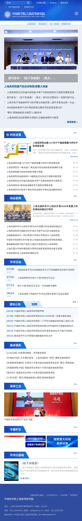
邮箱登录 (64, 3)
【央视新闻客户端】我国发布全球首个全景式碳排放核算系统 (34, 368)
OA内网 (64, 495)
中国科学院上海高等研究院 (19, 499)
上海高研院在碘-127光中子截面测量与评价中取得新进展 (33, 163)
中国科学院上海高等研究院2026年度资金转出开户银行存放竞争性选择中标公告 (41, 331)
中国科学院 (41, 3)
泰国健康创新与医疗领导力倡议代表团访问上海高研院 (32, 244)
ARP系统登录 (14, 7)
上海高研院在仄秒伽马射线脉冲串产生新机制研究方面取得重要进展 (40, 92)
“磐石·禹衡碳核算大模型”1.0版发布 (24, 112)
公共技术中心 (52, 495)
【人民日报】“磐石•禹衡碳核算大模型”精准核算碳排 (30, 377)
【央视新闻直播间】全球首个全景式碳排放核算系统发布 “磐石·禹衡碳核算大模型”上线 (42, 363)
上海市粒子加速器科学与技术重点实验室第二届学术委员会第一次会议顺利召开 (42, 102)
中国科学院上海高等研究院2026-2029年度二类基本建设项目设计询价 (41, 316)
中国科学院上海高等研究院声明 (25, 311)
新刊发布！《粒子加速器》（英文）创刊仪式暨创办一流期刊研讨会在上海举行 (42, 97)
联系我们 (74, 495)
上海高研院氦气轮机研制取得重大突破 (26, 86)
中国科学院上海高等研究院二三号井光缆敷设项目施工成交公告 (40, 321)
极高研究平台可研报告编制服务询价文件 (30, 336)
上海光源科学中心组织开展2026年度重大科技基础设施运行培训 (35, 226)
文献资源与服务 (37, 495)
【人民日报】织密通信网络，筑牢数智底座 (26, 353)
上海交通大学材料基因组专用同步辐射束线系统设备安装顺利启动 (35, 248)
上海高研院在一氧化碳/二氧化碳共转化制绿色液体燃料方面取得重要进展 (35, 167)
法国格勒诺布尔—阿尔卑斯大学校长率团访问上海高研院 (33, 235)
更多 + (76, 133)
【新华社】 (30, 372)
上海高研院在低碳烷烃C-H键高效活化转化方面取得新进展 (33, 176)
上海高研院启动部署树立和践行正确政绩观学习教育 (33, 117)
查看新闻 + (72, 122)
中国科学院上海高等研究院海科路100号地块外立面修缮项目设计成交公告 (41, 326)
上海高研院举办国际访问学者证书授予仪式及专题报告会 (33, 231)
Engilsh (53, 3)
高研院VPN (29, 7)
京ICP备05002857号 (47, 515)
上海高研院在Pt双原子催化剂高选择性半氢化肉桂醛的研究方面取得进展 (35, 189)
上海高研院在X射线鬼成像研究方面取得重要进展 (29, 185)
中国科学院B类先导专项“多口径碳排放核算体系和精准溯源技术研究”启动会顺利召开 (35, 240)
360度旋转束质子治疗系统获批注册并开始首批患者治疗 (34, 107)
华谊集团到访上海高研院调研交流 (22, 253)
